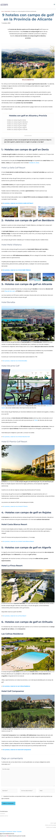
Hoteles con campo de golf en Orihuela (17, 129)
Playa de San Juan (10, 291)
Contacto (2, 813)
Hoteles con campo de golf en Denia (16, 120)
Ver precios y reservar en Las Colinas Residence (16, 686)
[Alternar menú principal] (54, 4)
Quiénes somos (4, 816)
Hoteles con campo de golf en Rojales (16, 126)
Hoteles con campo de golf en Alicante (17, 124)
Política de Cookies (51, 827)
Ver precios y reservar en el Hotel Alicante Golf (16, 437)
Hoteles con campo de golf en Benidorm (17, 122)
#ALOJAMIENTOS (28, 80)
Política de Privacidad (50, 825)
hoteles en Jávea (34, 163)
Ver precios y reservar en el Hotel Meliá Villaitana (17, 270)
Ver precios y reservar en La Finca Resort (14, 616)
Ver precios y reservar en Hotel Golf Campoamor (17, 749)
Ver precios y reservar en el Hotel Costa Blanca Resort (18, 541)
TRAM (35, 420)
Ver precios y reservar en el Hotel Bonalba (15, 361)
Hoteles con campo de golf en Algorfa (17, 127)
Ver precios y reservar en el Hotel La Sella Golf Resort (18, 203)
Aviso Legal (53, 823)
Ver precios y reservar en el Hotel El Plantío (15, 506)
